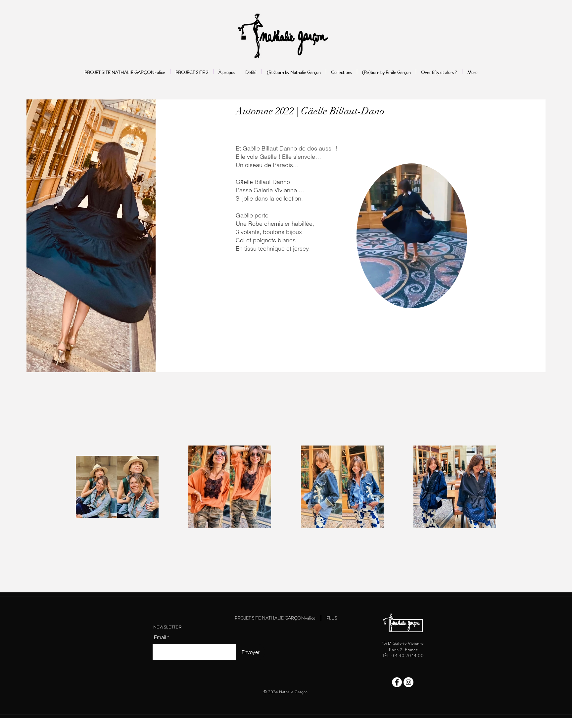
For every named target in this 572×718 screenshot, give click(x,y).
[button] (458, 301)
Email (160, 637)
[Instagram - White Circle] (408, 682)
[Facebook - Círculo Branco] (397, 682)
